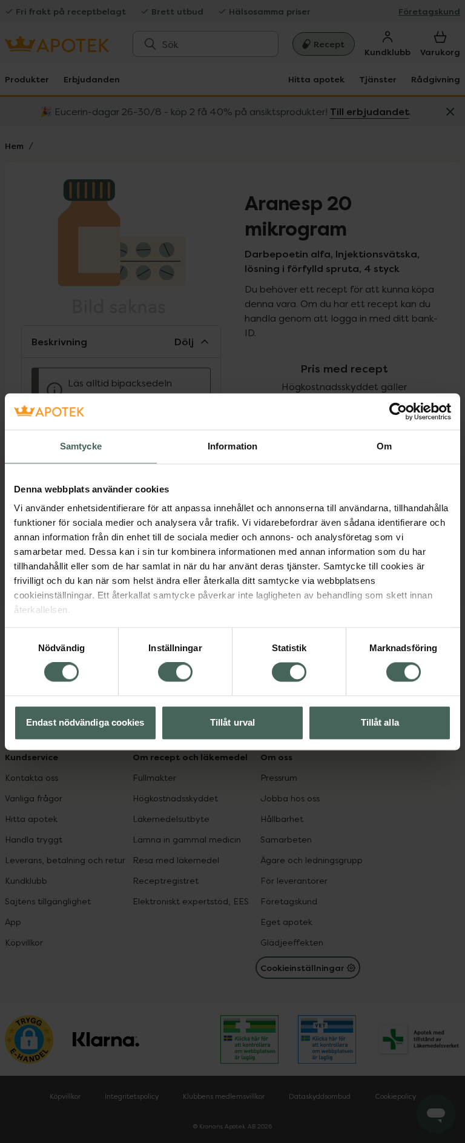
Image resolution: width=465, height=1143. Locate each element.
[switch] (175, 672)
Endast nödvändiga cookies (85, 722)
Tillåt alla (380, 722)
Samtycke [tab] (81, 446)
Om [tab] (384, 446)
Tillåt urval (232, 722)
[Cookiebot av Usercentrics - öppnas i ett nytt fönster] (398, 411)
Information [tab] (232, 446)
